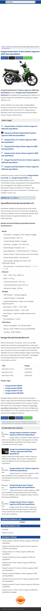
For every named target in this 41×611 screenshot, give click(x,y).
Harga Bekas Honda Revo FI (28, 422)
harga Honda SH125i (20, 178)
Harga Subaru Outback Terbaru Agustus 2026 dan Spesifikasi (23, 433)
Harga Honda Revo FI (8, 423)
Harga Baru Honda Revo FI (12, 422)
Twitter (11, 58)
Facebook (19, 58)
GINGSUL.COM (6, 609)
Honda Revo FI (18, 423)
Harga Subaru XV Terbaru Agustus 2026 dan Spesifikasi (24, 469)
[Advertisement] (20, 24)
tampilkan (14, 198)
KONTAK (5, 530)
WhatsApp (28, 58)
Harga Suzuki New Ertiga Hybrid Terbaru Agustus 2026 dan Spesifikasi (23, 451)
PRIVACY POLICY (8, 533)
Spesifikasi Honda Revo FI (30, 423)
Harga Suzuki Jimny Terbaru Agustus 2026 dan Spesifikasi (22, 503)
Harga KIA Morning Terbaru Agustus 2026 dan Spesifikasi (22, 486)
